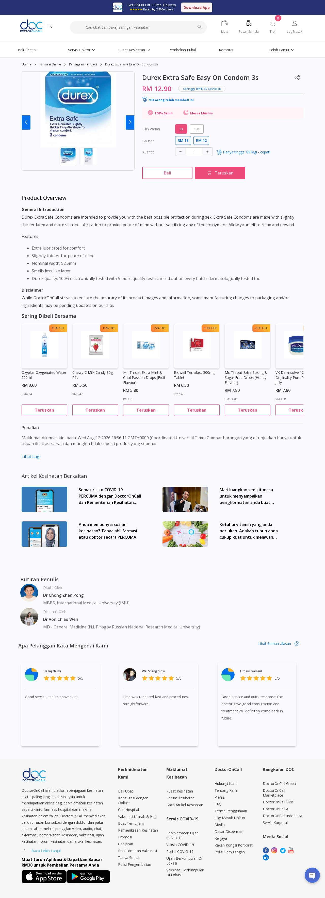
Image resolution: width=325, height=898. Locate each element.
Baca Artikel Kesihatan (184, 804)
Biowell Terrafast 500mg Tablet (194, 375)
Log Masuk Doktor (230, 817)
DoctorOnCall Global (280, 783)
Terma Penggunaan (231, 810)
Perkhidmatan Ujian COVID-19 (182, 835)
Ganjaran (125, 843)
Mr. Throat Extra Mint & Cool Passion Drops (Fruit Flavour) (144, 377)
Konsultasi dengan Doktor (133, 800)
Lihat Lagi (31, 456)
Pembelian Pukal (182, 49)
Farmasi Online (50, 64)
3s (181, 129)
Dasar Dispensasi (229, 831)
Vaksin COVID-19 (180, 844)
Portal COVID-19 (179, 851)
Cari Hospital (128, 809)
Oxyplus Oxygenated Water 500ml (44, 375)
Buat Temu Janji (131, 823)
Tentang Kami (226, 790)
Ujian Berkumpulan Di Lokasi (184, 861)
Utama (26, 64)
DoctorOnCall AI (276, 808)
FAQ (218, 804)
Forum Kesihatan (180, 798)
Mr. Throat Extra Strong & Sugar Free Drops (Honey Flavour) (246, 377)
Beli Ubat (25, 49)
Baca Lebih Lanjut (46, 850)
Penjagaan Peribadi (83, 64)
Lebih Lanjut (279, 49)
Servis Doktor (79, 49)
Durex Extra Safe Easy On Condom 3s (131, 64)
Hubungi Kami (226, 783)
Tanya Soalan (129, 857)
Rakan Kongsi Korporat (234, 845)
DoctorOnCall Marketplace (274, 793)
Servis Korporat (275, 822)
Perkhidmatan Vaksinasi (137, 850)
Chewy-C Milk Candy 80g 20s (92, 375)
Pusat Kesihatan (131, 49)
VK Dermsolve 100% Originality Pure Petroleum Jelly (297, 377)
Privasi (220, 797)
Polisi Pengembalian (134, 864)
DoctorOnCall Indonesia (282, 815)
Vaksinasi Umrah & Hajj (137, 816)
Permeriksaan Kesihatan (138, 830)
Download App (197, 7)
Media (220, 824)
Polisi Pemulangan (230, 852)
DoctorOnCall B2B (278, 802)
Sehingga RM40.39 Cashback (202, 89)
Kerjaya (221, 838)
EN (49, 26)
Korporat (226, 49)
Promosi (125, 837)
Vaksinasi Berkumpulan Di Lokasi (185, 872)
